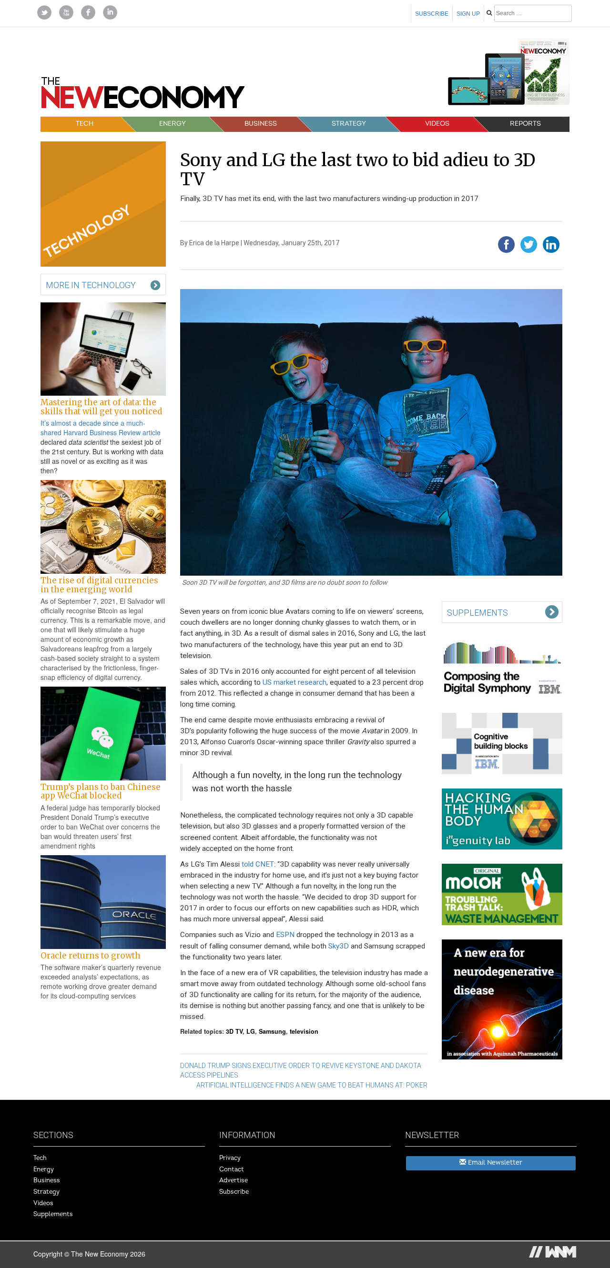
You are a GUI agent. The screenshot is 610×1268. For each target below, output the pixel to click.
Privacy (230, 1158)
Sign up (468, 13)
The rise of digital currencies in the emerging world (99, 584)
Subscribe (431, 13)
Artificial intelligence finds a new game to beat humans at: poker (311, 1085)
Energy (172, 124)
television (304, 1031)
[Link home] (143, 96)
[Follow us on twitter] (44, 11)
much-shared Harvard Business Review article (101, 427)
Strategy (349, 124)
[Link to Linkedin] (110, 11)
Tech (84, 124)
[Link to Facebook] (88, 11)
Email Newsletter (494, 1162)
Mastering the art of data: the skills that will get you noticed (101, 406)
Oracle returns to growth (91, 955)
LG (250, 1031)
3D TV (234, 1031)
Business (260, 124)
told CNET (258, 864)
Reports (525, 124)
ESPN (285, 934)
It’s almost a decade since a (83, 423)
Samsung (272, 1031)
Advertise (233, 1180)
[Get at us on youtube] (66, 11)
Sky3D (338, 946)
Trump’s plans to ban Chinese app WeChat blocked (101, 791)
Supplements (53, 1214)
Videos (437, 124)
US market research (294, 682)
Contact (231, 1169)
